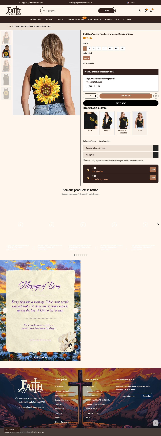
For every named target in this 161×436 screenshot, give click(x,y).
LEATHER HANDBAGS (76, 18)
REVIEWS (127, 19)
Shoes (57, 418)
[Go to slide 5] (46, 357)
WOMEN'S (49, 19)
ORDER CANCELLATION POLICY (98, 400)
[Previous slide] (5, 310)
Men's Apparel (60, 396)
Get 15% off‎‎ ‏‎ (10, 429)
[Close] (18, 429)
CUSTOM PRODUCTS (94, 391)
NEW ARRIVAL (35, 19)
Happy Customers (62, 422)
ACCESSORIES (93, 19)
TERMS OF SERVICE (93, 413)
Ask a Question (104, 141)
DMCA (88, 418)
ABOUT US (90, 387)
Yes (90, 86)
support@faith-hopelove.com (32, 3)
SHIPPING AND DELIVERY (95, 404)
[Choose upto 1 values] (94, 82)
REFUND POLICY (92, 396)
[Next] (76, 72)
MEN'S (60, 19)
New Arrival (59, 387)
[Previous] (17, 72)
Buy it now (121, 103)
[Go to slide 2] (37, 357)
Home (9, 26)
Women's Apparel (62, 391)
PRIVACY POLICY (92, 409)
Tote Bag (58, 413)
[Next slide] (75, 310)
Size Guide (90, 64)
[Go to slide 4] (43, 357)
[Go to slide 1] (34, 357)
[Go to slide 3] (40, 357)
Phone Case (59, 409)
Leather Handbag (61, 400)
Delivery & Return (89, 141)
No (99, 86)
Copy (153, 170)
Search (106, 11)
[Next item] (158, 225)
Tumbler (58, 404)
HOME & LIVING (111, 19)
